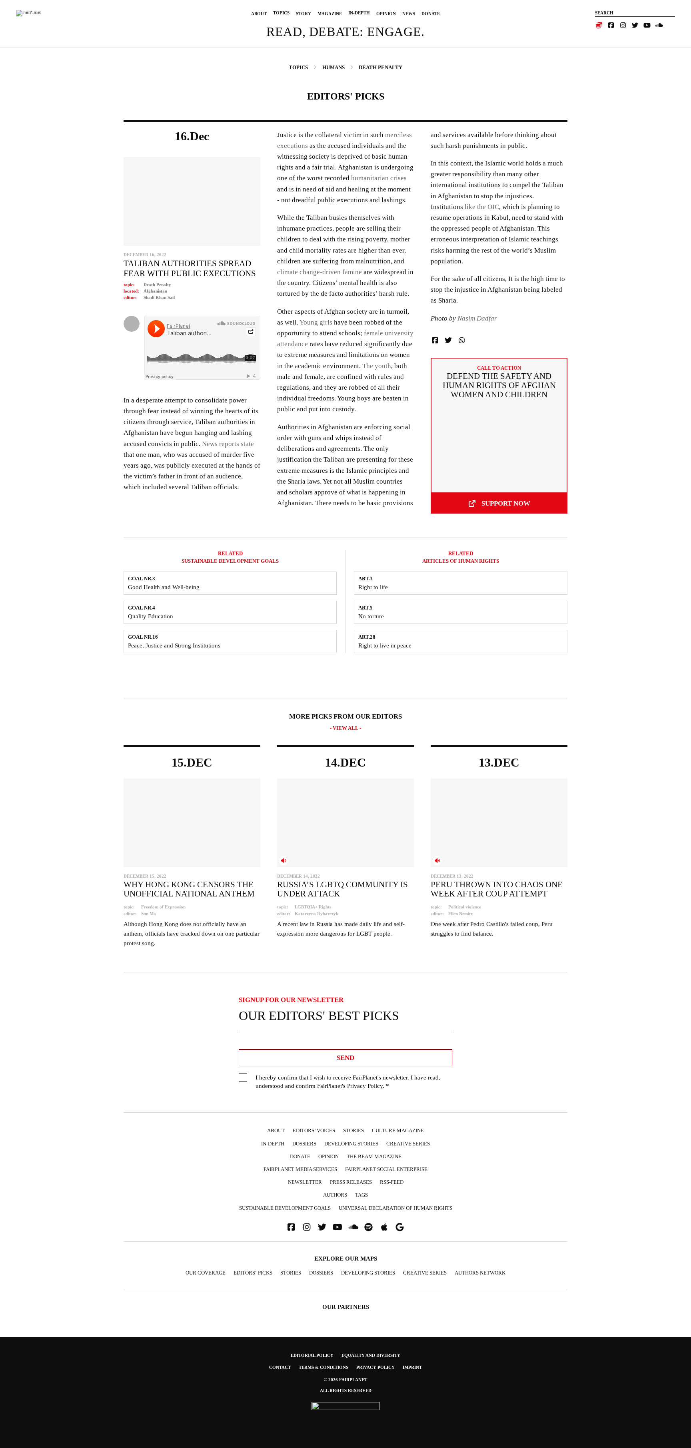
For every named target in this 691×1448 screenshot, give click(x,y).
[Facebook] (611, 25)
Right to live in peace (384, 645)
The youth (376, 366)
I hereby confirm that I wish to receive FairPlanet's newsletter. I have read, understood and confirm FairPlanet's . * (348, 1081)
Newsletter (305, 1182)
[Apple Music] (384, 1227)
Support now (505, 503)
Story (303, 13)
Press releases (351, 1182)
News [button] (408, 13)
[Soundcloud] (659, 25)
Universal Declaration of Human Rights (395, 1208)
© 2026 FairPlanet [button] (345, 1379)
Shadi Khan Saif (159, 297)
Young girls (316, 322)
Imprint (412, 1367)
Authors (335, 1195)
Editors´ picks (253, 1273)
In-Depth (359, 12)
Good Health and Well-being (164, 587)
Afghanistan (155, 291)
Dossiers (304, 1144)
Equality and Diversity (371, 1355)
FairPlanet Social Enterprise (386, 1169)
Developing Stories (351, 1144)
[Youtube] (647, 25)
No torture (371, 616)
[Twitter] (635, 25)
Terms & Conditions (323, 1367)
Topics (281, 12)
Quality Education (150, 616)
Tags (361, 1195)
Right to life (373, 587)
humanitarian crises (378, 178)
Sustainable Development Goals (285, 1208)
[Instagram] (623, 25)
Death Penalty (157, 284)
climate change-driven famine (319, 272)
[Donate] (599, 25)
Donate (430, 13)
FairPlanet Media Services (300, 1169)
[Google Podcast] (400, 1227)
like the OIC (482, 207)
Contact (280, 1367)
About (259, 13)
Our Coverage (206, 1273)
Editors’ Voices (314, 1130)
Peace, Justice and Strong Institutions (174, 645)
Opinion (386, 13)
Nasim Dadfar (477, 318)
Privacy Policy (365, 1086)
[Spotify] (368, 1227)
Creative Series (408, 1144)
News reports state (228, 444)
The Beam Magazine (374, 1156)
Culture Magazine (398, 1130)
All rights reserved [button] (345, 1390)
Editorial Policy (312, 1355)
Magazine (330, 13)
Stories (353, 1130)
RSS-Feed (391, 1182)
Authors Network (480, 1273)
